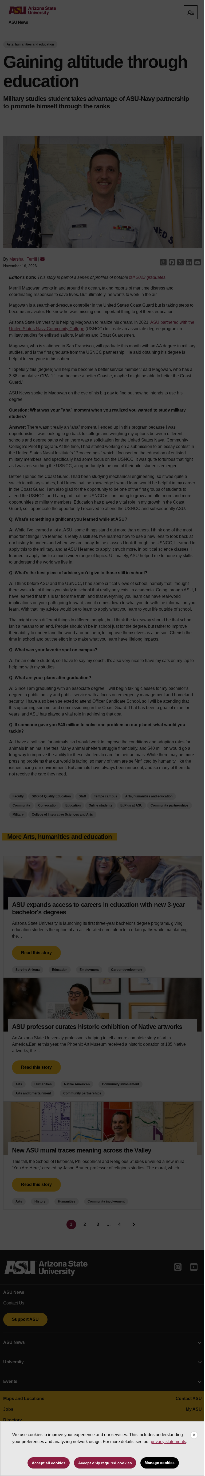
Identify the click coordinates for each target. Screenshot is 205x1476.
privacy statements (168, 1441)
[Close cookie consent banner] (194, 1435)
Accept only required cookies (105, 1463)
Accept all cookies (48, 1463)
